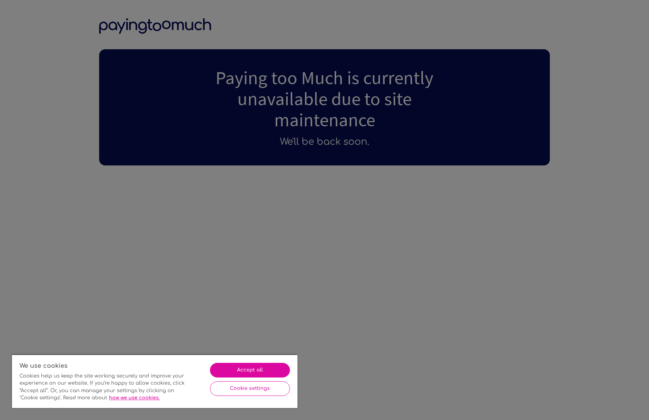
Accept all (250, 370)
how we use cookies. (134, 397)
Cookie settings (250, 388)
